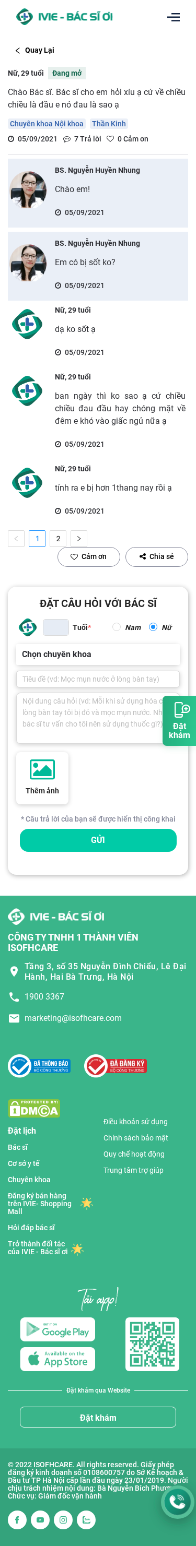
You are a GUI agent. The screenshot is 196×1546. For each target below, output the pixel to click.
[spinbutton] (55, 627)
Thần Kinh (109, 124)
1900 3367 (44, 997)
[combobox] (23, 654)
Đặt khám (98, 1418)
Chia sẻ (161, 556)
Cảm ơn (94, 556)
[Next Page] (79, 538)
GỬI (98, 840)
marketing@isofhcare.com (73, 1018)
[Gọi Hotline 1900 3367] (177, 1502)
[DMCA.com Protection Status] (34, 1108)
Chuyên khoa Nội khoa (47, 124)
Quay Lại (39, 50)
